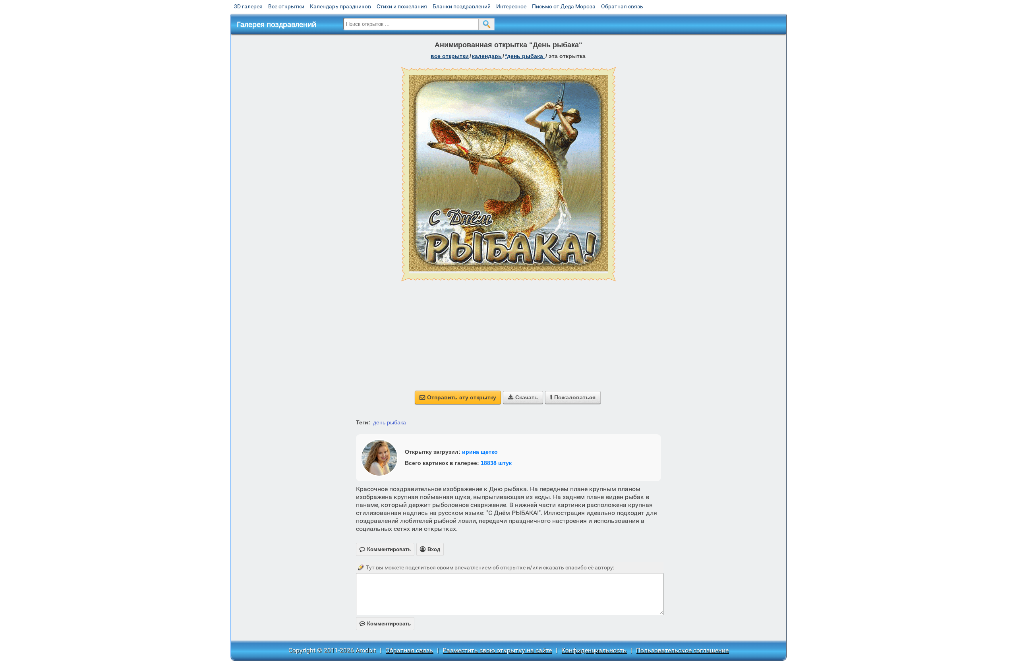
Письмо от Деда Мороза (564, 6)
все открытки (450, 56)
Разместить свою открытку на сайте (497, 650)
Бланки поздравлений (462, 6)
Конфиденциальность (593, 650)
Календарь (487, 56)
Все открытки (286, 6)
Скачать (523, 397)
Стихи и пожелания (402, 6)
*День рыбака (525, 56)
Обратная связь (622, 6)
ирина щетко (480, 452)
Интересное (511, 6)
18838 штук (496, 463)
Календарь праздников (340, 6)
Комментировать (385, 624)
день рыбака (389, 422)
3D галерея (248, 6)
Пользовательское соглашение (682, 650)
